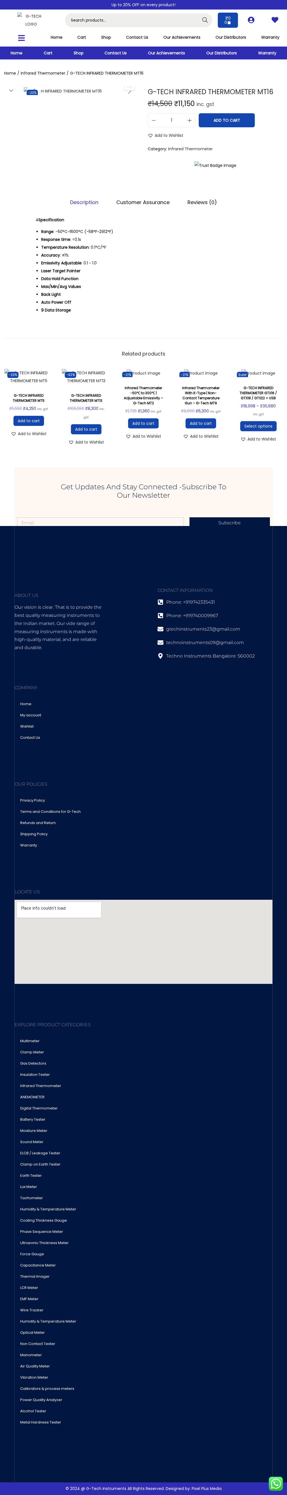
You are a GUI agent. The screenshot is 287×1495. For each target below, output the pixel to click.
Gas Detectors (33, 1063)
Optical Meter (32, 1332)
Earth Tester (31, 1175)
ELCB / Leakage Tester (40, 1153)
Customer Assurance (143, 202)
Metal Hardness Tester (40, 1422)
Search (205, 20)
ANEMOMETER (32, 1097)
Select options (258, 426)
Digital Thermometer (39, 1108)
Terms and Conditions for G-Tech (50, 811)
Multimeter (30, 1041)
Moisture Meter (33, 1130)
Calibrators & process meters (47, 1388)
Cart (81, 37)
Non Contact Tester (37, 1343)
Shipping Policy (34, 834)
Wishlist (27, 726)
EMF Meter (29, 1299)
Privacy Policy (32, 800)
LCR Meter (29, 1287)
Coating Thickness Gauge (43, 1220)
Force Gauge (32, 1254)
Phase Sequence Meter (41, 1231)
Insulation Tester (35, 1074)
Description (84, 202)
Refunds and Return (38, 822)
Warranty (270, 37)
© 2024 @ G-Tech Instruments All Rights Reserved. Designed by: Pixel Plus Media (144, 1488)
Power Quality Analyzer (41, 1399)
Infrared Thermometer (43, 73)
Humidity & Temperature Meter (48, 1209)
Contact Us (137, 37)
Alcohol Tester (33, 1411)
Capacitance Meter (38, 1265)
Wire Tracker (31, 1310)
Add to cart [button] (29, 421)
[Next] (129, 91)
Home (57, 37)
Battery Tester (32, 1119)
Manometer (31, 1355)
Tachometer (31, 1198)
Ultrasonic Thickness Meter (44, 1242)
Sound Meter (31, 1142)
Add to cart (227, 120)
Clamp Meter (32, 1052)
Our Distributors (231, 37)
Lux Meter (28, 1186)
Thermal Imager (35, 1276)
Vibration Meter (34, 1377)
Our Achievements (181, 37)
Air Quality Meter (35, 1366)
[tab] (84, 202)
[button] (21, 38)
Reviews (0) (202, 202)
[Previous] (34, 91)
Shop (106, 37)
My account (30, 715)
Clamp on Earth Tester (40, 1164)
